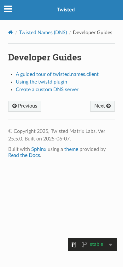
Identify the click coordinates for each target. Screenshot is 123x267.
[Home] (10, 32)
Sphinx (38, 149)
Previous (27, 106)
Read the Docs (24, 155)
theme (71, 149)
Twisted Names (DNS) (43, 32)
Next (100, 106)
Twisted (66, 9)
